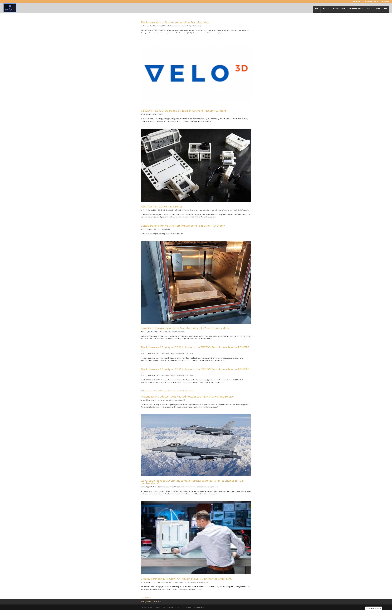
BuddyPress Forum (371, 1)
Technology (246, 210)
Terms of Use (157, 602)
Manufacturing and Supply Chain (230, 210)
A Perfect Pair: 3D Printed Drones (161, 206)
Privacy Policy (146, 602)
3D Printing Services (186, 210)
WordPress (200, 607)
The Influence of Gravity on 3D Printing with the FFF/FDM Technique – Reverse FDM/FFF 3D (195, 348)
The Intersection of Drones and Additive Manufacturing (175, 22)
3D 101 (159, 26)
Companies (214, 210)
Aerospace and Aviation (178, 26)
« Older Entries (146, 598)
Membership (357, 1)
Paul (144, 26)
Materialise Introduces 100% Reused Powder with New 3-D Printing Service (187, 396)
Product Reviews (202, 582)
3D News (161, 400)
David (145, 114)
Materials (182, 400)
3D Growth (165, 26)
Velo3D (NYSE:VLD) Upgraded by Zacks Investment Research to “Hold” (184, 110)
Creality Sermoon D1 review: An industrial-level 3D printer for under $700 (186, 579)
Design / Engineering (194, 26)
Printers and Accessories (187, 582)
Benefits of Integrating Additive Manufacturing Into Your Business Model (185, 328)
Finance (175, 400)
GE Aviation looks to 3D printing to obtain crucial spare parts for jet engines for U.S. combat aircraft (192, 482)
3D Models (175, 210)
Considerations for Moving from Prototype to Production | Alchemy (183, 225)
